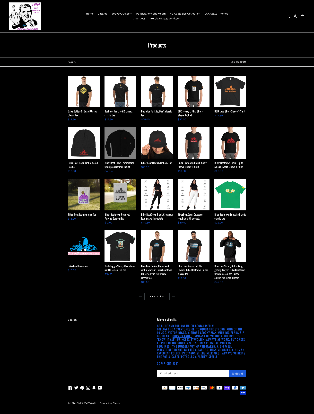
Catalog (102, 13)
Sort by (72, 62)
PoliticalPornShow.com (151, 13)
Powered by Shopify (110, 403)
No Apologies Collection (185, 13)
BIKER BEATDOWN (86, 403)
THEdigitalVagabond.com (165, 18)
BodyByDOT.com (122, 13)
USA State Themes (216, 13)
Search (72, 319)
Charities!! (139, 18)
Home (90, 13)
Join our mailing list (166, 319)
